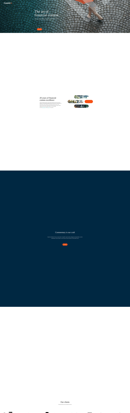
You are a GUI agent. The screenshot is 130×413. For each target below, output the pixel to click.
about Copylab (44, 107)
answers (48, 107)
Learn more (39, 29)
